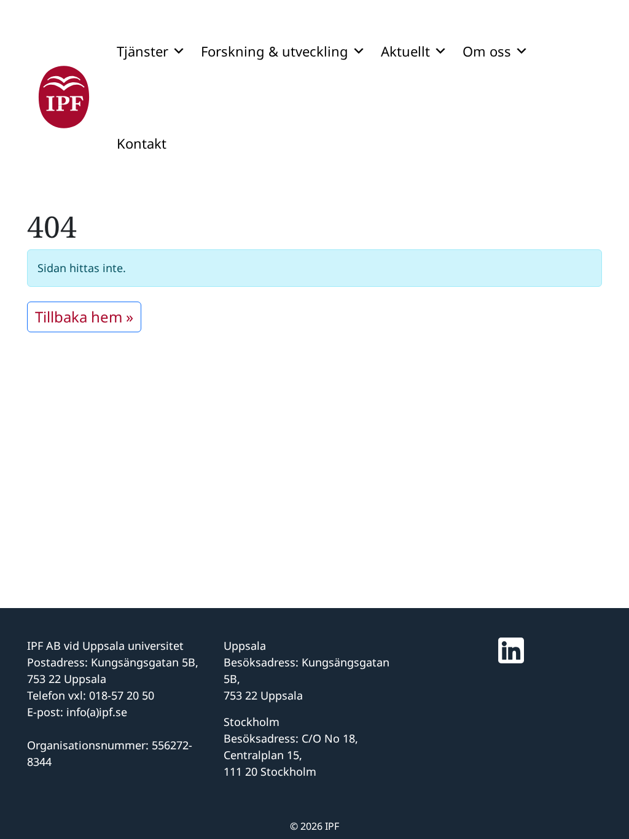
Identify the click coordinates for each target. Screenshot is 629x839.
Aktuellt (405, 51)
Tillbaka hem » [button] (84, 316)
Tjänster (142, 51)
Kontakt (141, 143)
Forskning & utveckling (274, 51)
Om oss (487, 51)
